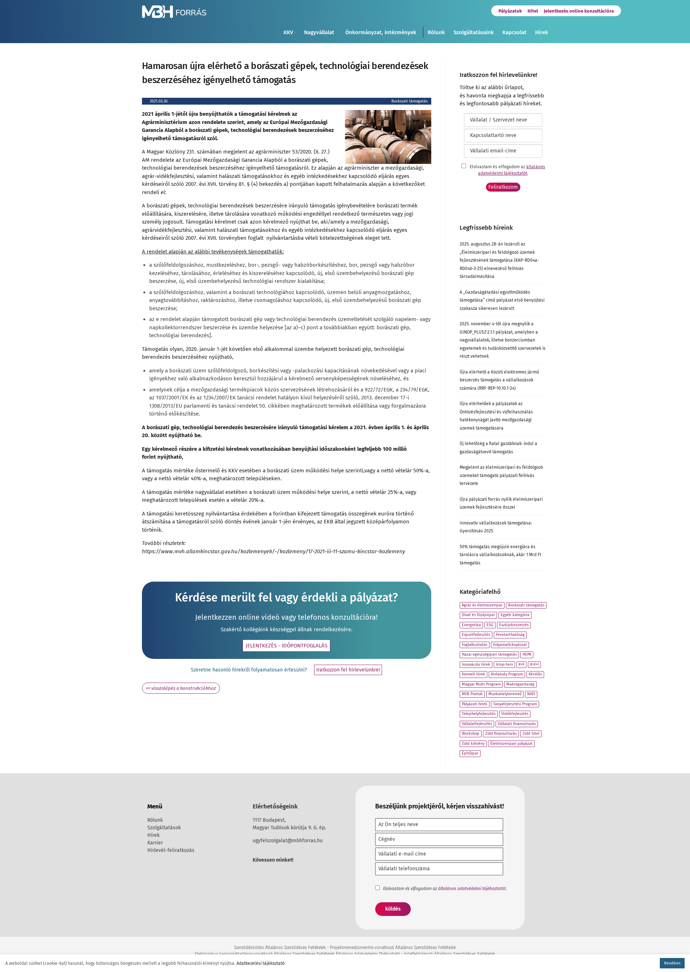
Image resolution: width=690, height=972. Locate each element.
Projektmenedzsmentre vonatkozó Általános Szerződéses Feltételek (393, 947)
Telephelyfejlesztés (479, 713)
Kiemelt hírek (473, 674)
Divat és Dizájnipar (478, 615)
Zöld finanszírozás (501, 733)
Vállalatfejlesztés (477, 723)
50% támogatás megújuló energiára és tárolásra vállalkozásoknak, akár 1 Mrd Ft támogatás (500, 554)
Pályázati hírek (474, 704)
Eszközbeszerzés (514, 625)
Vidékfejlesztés (514, 713)
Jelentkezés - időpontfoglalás (286, 645)
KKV (288, 32)
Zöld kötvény (473, 743)
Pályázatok (510, 11)
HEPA (527, 654)
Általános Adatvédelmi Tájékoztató (368, 954)
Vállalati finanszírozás (517, 723)
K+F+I (534, 664)
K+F (521, 664)
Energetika (471, 625)
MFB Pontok (472, 694)
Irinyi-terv (504, 664)
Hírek (541, 32)
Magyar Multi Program (481, 684)
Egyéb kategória (515, 615)
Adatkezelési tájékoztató (260, 963)
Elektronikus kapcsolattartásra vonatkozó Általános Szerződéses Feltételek (265, 954)
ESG (490, 625)
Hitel (533, 11)
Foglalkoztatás (474, 644)
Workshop (470, 733)
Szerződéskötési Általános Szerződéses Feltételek (280, 947)
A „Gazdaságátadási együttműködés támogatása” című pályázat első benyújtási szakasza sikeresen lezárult (502, 300)
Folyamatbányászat (510, 644)
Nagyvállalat (319, 32)
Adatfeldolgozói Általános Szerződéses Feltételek (449, 954)
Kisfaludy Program (507, 674)
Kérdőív (535, 674)
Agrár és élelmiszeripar (482, 605)
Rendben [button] (672, 963)
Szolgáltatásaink (474, 32)
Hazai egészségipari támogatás (489, 654)
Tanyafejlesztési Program (515, 704)
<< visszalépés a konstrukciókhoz (181, 688)
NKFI (531, 694)
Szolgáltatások (164, 828)
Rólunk (436, 32)
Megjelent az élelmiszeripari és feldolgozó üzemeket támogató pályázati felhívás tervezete (501, 475)
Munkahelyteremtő (504, 694)
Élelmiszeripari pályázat (511, 743)
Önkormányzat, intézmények (380, 32)
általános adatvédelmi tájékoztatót (472, 888)
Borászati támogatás (409, 101)
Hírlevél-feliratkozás (170, 850)
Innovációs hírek (476, 664)
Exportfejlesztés (476, 634)
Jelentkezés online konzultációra (579, 11)
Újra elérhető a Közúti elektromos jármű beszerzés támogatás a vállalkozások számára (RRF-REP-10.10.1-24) (499, 380)
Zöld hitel (531, 733)
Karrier (155, 843)
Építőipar (470, 753)
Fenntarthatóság (510, 634)
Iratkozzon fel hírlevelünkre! (348, 670)
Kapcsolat (514, 32)
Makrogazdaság (520, 684)
